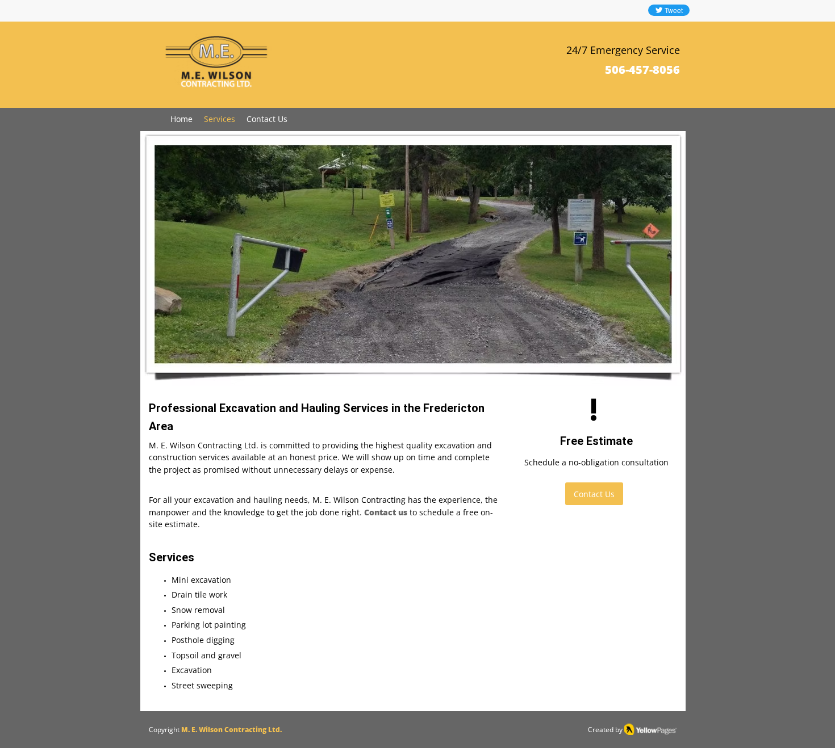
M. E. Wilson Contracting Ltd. (231, 729)
